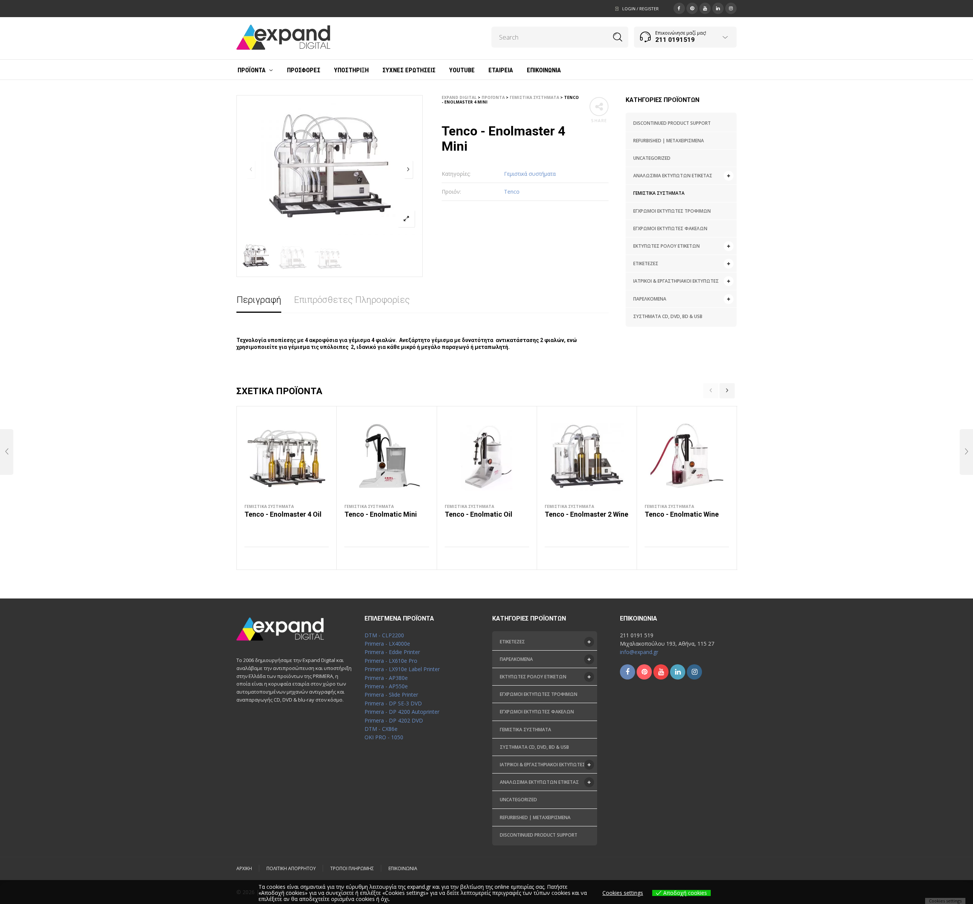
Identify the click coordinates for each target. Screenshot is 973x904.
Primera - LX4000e (387, 643)
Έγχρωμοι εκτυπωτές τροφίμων (672, 211)
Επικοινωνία (402, 868)
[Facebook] (679, 7)
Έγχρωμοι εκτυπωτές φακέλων (670, 228)
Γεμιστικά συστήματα (659, 193)
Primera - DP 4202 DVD (393, 720)
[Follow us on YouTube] (661, 672)
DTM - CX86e (381, 728)
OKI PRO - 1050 (383, 737)
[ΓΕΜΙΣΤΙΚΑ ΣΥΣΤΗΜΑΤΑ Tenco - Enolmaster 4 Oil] (966, 452)
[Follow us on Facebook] (627, 672)
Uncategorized (651, 158)
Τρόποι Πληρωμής (352, 868)
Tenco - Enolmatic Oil (478, 514)
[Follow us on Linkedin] (677, 672)
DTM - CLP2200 (384, 635)
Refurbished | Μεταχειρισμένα (668, 140)
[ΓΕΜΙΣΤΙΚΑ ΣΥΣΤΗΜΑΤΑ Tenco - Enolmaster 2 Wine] (6, 452)
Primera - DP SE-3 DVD (393, 703)
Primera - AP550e (386, 686)
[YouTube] (705, 7)
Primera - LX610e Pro (390, 660)
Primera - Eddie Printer (392, 652)
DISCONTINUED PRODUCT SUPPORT (672, 123)
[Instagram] (731, 7)
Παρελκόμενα (649, 299)
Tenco (512, 191)
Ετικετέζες (645, 263)
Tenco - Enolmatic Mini (380, 514)
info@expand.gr (639, 652)
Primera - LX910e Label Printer (402, 669)
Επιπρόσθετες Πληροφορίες (352, 299)
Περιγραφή (258, 299)
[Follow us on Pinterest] (644, 672)
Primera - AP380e (386, 677)
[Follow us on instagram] (694, 672)
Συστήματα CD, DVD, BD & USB (667, 316)
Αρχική (244, 868)
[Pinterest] (692, 7)
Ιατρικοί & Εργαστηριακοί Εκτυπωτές (676, 281)
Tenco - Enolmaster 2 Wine (586, 514)
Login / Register (640, 8)
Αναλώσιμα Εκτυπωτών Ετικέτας (672, 175)
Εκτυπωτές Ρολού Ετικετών (666, 246)
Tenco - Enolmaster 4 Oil (283, 514)
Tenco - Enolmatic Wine (682, 514)
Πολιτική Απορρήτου (291, 868)
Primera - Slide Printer (391, 694)
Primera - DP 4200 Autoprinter (401, 711)
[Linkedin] (718, 7)
